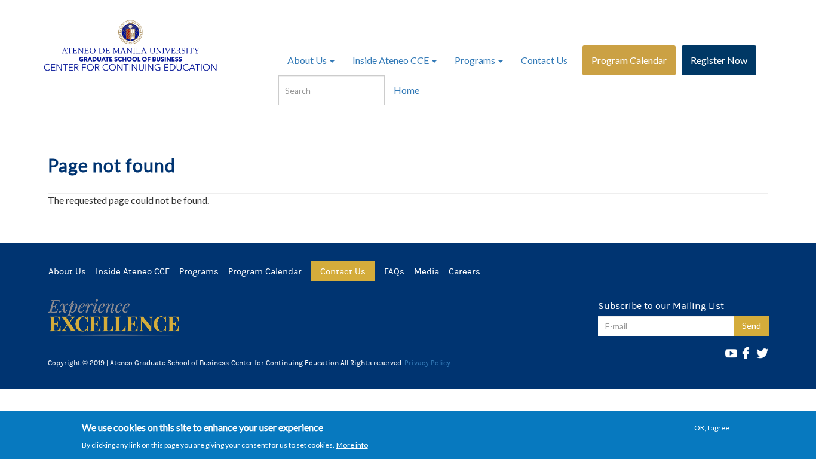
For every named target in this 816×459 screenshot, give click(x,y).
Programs (476, 60)
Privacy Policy (427, 363)
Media (426, 271)
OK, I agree (711, 427)
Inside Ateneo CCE (391, 60)
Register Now (719, 60)
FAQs (394, 271)
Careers (464, 271)
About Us (308, 60)
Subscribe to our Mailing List (661, 305)
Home (406, 90)
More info (352, 444)
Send (751, 325)
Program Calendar (629, 60)
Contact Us (544, 60)
